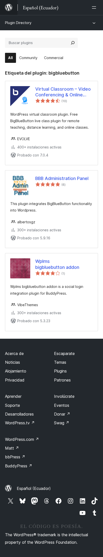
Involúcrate (64, 396)
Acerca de (14, 353)
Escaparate (64, 353)
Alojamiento (15, 371)
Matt (12, 448)
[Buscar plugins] (73, 43)
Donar (62, 414)
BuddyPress (18, 465)
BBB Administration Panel (61, 178)
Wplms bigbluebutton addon (57, 264)
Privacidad (14, 380)
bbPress (15, 456)
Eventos (61, 405)
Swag (61, 422)
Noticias (12, 362)
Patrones (62, 380)
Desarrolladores (19, 414)
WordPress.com (22, 439)
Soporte (12, 405)
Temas (60, 362)
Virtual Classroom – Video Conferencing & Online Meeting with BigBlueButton (63, 92)
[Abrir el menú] (95, 7)
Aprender (13, 396)
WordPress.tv (20, 422)
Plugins (60, 371)
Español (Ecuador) (34, 488)
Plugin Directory (18, 23)
